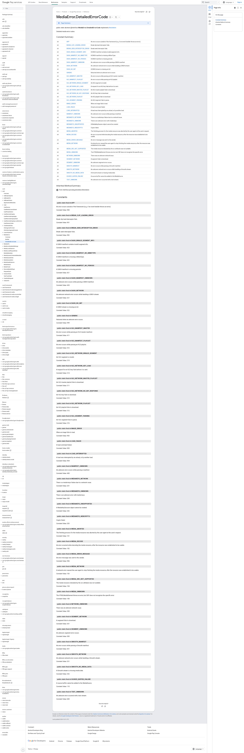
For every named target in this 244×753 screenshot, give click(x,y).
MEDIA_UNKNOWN (72, 152)
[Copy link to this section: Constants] (69, 197)
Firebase (69, 741)
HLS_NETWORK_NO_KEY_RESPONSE (78, 93)
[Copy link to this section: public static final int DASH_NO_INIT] (84, 303)
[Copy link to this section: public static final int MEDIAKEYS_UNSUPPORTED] (94, 504)
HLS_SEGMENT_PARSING (74, 100)
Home (58, 12)
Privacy (36, 749)
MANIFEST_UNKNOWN (73, 114)
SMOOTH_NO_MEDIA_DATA (75, 173)
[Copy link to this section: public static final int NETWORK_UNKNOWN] (89, 604)
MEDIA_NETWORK (72, 143)
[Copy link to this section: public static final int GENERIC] (79, 316)
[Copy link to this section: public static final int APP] (76, 203)
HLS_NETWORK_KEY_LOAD (75, 86)
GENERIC (69, 72)
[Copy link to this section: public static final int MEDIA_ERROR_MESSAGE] (92, 554)
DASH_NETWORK (72, 66)
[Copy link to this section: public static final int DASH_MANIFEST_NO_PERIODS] (96, 265)
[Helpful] (146, 11)
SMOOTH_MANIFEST (73, 166)
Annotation (112, 28)
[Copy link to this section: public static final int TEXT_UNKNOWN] (86, 692)
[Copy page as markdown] (116, 17)
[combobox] (210, 2)
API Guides (31, 2)
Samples (64, 2)
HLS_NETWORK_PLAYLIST (75, 96)
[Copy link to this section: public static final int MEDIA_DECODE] (85, 541)
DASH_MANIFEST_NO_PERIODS (76, 59)
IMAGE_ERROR (71, 103)
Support (73, 2)
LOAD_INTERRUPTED (73, 110)
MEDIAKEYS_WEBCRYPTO (75, 127)
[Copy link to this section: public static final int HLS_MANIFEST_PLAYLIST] (92, 341)
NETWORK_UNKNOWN (73, 155)
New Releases (43, 2)
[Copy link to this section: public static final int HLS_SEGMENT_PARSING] (91, 416)
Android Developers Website (96, 730)
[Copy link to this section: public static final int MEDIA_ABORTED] (86, 529)
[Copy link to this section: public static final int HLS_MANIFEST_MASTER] (92, 328)
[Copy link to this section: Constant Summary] (75, 37)
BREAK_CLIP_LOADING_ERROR (76, 45)
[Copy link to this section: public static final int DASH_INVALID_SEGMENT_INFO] (96, 240)
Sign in (239, 2)
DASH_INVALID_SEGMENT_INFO (76, 52)
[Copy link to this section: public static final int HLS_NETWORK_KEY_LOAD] (93, 366)
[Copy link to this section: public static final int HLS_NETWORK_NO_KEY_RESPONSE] (100, 391)
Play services (16, 2)
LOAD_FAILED (71, 107)
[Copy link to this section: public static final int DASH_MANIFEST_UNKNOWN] (94, 278)
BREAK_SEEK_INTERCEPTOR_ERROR (78, 48)
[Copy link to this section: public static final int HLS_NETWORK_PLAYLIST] (92, 403)
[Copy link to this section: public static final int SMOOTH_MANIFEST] (88, 642)
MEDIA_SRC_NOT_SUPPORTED (76, 148)
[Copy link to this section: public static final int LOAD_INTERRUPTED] (88, 454)
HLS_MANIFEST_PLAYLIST (75, 79)
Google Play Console (153, 733)
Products (64, 12)
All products (106, 741)
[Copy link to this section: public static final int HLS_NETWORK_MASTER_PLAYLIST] (99, 378)
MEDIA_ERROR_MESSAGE (75, 140)
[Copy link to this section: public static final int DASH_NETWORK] (85, 290)
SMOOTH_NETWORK (73, 169)
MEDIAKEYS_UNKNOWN (74, 121)
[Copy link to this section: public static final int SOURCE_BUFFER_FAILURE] (92, 679)
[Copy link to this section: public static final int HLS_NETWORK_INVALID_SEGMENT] (99, 353)
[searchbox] (12, 8)
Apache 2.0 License (144, 714)
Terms (30, 749)
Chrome (60, 741)
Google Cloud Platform (82, 741)
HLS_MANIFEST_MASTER (74, 76)
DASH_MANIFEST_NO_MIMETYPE (77, 55)
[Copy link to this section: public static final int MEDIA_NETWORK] (86, 566)
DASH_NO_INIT (71, 69)
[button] (12, 28)
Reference (54, 2)
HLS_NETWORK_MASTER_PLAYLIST (78, 90)
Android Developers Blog (35, 730)
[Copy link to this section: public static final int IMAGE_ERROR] (84, 428)
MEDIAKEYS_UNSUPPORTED (75, 124)
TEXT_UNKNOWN (72, 179)
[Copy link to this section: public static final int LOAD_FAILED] (83, 441)
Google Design (92, 733)
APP (68, 41)
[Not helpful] (149, 11)
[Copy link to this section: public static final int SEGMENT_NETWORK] (89, 616)
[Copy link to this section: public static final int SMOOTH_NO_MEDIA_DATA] (93, 667)
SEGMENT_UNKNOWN (73, 162)
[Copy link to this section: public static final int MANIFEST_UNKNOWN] (89, 466)
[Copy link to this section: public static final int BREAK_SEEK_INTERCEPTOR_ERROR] (99, 228)
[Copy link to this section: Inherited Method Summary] (82, 186)
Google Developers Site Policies (70, 716)
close (241, 8)
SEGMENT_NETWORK (73, 159)
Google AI (96, 741)
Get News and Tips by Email (36, 733)
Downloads (82, 2)
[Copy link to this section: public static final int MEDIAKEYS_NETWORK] (90, 479)
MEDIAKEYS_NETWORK (74, 117)
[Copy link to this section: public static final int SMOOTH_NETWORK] (88, 654)
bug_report (235, 8)
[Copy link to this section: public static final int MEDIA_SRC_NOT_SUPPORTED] (96, 579)
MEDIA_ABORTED (72, 131)
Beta (91, 2)
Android (51, 741)
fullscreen (238, 8)
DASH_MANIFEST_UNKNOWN (75, 62)
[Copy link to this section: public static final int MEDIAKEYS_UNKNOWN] (90, 491)
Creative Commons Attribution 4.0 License (104, 714)
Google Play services (75, 12)
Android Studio (151, 730)
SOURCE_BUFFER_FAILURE (75, 176)
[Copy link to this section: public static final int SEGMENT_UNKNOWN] (89, 629)
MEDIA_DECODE (71, 134)
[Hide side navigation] (23, 749)
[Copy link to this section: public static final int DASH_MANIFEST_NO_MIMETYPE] (97, 253)
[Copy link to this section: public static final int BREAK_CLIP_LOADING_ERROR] (95, 215)
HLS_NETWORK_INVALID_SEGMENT (77, 83)
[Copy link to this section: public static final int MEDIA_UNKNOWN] (86, 591)
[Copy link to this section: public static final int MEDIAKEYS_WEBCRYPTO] (92, 516)
